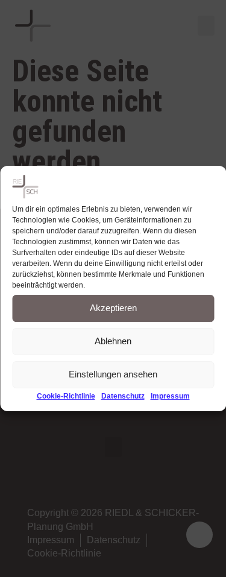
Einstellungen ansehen (113, 374)
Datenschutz (123, 396)
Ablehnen (113, 341)
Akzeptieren (113, 308)
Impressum (170, 396)
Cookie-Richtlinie (66, 396)
